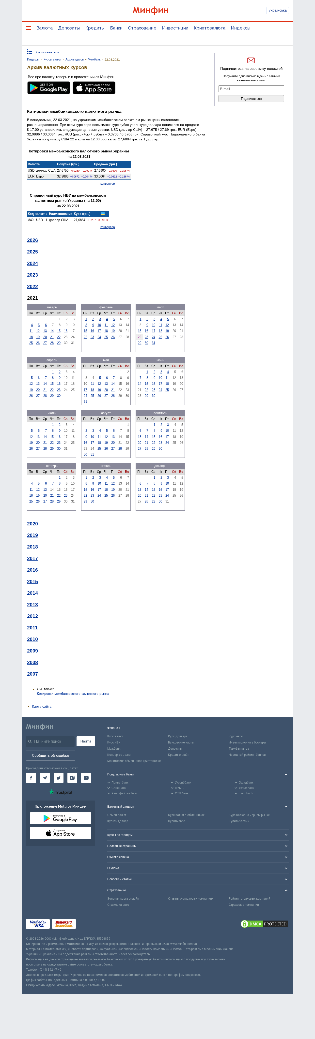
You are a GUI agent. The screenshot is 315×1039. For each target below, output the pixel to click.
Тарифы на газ (239, 748)
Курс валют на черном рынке (249, 815)
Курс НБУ (113, 742)
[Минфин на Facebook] (31, 778)
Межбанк (113, 748)
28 (52, 343)
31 (153, 343)
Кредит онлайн (178, 755)
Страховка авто (118, 904)
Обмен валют (116, 815)
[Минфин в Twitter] (58, 778)
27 (45, 343)
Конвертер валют (119, 755)
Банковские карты (181, 742)
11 (31, 331)
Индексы (240, 27)
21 (52, 337)
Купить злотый (239, 821)
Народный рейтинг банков (247, 755)
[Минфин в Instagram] (72, 778)
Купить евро (176, 821)
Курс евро (236, 736)
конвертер (107, 183)
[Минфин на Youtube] (86, 778)
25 (31, 343)
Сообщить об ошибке (50, 755)
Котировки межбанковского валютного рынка (73, 694)
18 (31, 337)
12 (38, 331)
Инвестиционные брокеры (247, 742)
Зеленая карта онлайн (123, 898)
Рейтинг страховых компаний (249, 898)
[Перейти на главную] (157, 10)
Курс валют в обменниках (186, 815)
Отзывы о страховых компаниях (190, 898)
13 (45, 331)
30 (146, 343)
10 (99, 325)
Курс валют (115, 736)
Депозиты (69, 27)
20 (45, 337)
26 (38, 343)
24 (99, 337)
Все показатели (47, 52)
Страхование (142, 27)
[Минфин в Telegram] (45, 778)
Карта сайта (41, 706)
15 (59, 331)
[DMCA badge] (264, 924)
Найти (85, 741)
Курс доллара (178, 736)
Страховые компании (244, 904)
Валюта (44, 27)
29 (59, 343)
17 (99, 331)
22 (59, 337)
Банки (116, 27)
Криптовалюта (209, 27)
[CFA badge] (89, 924)
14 (52, 331)
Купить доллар (117, 821)
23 (92, 337)
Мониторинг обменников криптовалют (134, 761)
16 (65, 331)
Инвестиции (175, 27)
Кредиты (95, 27)
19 (38, 337)
